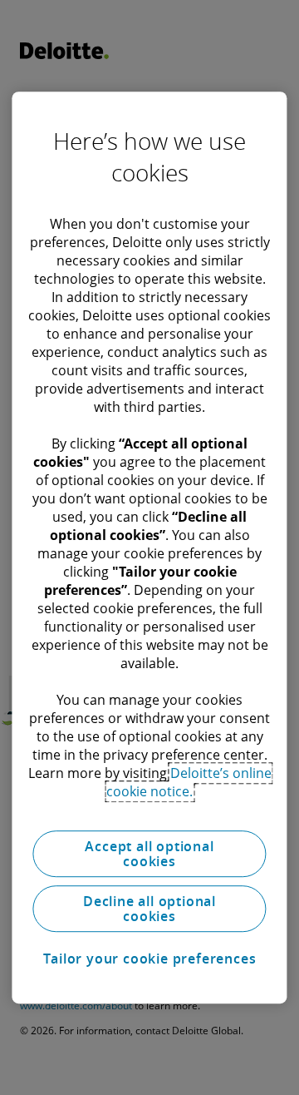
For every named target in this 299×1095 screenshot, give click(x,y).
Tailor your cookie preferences (150, 958)
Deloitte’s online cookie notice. (189, 782)
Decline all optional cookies (149, 908)
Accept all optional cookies (149, 853)
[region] (149, 547)
